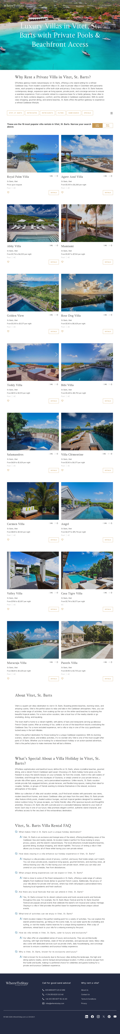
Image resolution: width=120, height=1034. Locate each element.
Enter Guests (47, 113)
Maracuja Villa (16, 663)
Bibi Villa (67, 385)
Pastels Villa (69, 663)
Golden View (15, 316)
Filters (61, 113)
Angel (65, 524)
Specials (87, 113)
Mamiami (67, 246)
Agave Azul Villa (72, 177)
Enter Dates (32, 113)
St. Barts (10, 181)
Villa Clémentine (72, 454)
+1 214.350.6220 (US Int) (54, 994)
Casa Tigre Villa (71, 593)
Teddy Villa (14, 385)
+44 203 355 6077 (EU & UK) (56, 999)
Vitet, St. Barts (15, 113)
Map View (107, 125)
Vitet (16, 181)
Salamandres (15, 454)
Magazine (80, 6)
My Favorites (66, 6)
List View (97, 125)
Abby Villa (14, 246)
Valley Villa (14, 593)
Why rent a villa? (90, 983)
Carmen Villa (15, 524)
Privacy (84, 1003)
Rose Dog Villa (71, 316)
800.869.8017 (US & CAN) (55, 990)
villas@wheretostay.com (55, 1003)
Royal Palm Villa (18, 177)
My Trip (55, 6)
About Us (84, 990)
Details (54, 192)
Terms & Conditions (88, 999)
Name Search (74, 113)
